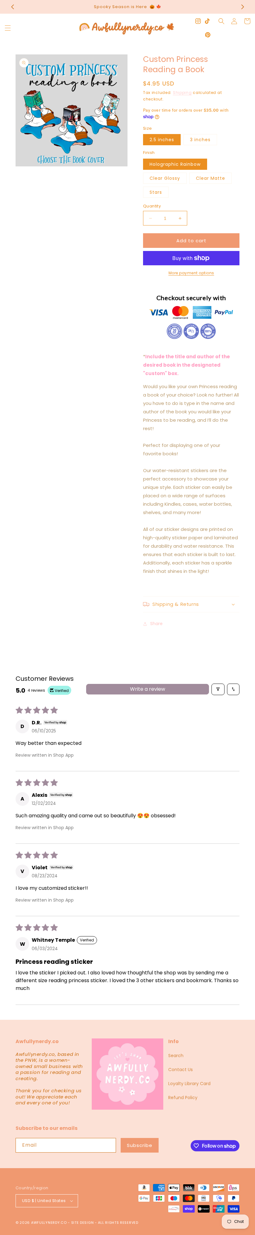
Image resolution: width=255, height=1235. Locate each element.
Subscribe (139, 1145)
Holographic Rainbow (175, 164)
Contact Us (180, 1069)
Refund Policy (182, 1097)
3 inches (200, 140)
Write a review (147, 689)
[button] (8, 28)
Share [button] (156, 623)
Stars (156, 192)
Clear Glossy (165, 178)
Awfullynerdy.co (49, 1222)
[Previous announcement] (12, 7)
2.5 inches (162, 140)
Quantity (152, 206)
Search (175, 1055)
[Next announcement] (242, 7)
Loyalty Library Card (189, 1083)
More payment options (191, 273)
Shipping (182, 92)
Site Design (82, 1222)
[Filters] (218, 689)
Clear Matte (210, 178)
